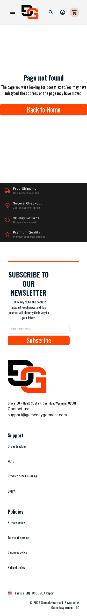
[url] (62, 607)
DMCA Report (46, 592)
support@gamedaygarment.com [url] (37, 414)
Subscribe (39, 340)
